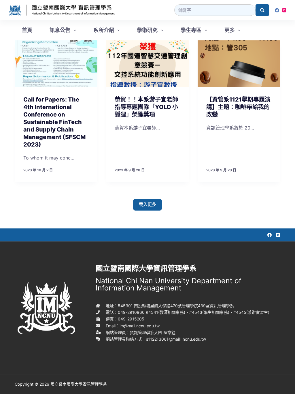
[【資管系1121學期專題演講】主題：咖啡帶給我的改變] (239, 63)
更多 (229, 30)
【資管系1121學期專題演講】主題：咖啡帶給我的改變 (238, 107)
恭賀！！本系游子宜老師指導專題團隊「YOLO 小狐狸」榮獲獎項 (146, 107)
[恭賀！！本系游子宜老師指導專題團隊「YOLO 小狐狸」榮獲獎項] (147, 63)
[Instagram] (284, 10)
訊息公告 (60, 30)
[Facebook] (277, 10)
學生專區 (191, 30)
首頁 (27, 30)
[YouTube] (278, 235)
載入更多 (147, 204)
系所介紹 (103, 30)
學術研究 (147, 30)
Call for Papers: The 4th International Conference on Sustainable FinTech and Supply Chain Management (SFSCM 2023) (54, 122)
